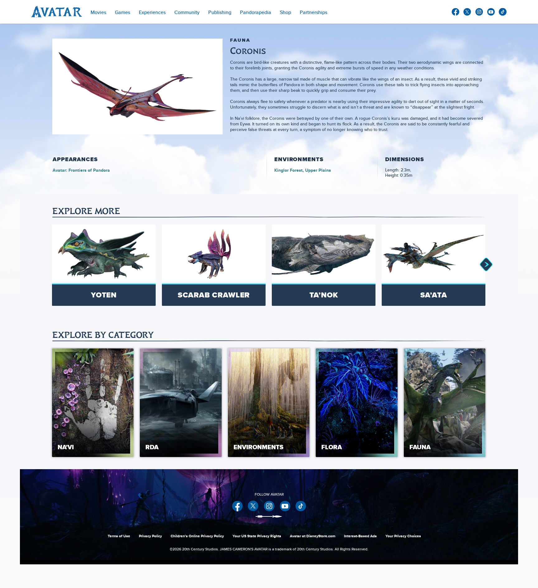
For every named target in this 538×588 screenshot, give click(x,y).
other (503, 12)
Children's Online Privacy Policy (197, 536)
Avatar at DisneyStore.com (312, 536)
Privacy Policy (150, 536)
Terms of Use (119, 536)
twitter (467, 12)
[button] (486, 265)
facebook (455, 12)
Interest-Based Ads (360, 536)
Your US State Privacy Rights (257, 536)
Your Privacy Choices (403, 536)
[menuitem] (187, 12)
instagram (479, 12)
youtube (491, 12)
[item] (98, 12)
